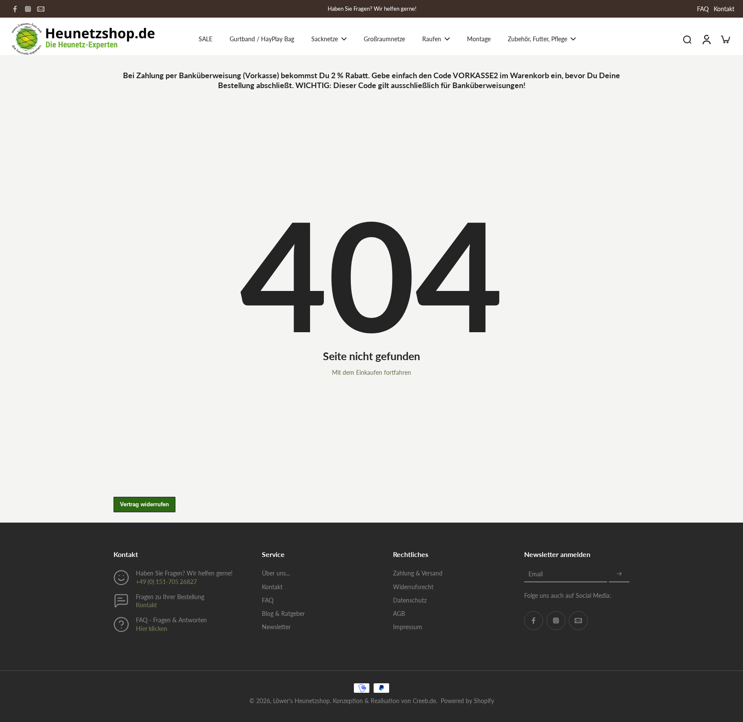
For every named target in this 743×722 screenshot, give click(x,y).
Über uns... (276, 573)
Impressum (407, 626)
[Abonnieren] (619, 574)
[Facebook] (15, 9)
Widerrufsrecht (413, 586)
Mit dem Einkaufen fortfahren (371, 372)
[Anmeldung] (706, 39)
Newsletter (276, 626)
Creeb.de (424, 700)
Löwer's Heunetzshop (301, 700)
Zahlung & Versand (417, 573)
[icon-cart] (724, 39)
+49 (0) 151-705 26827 (166, 581)
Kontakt (724, 8)
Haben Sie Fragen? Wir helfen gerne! (372, 9)
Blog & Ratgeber (283, 613)
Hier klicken (151, 628)
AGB (399, 613)
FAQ (703, 8)
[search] (687, 39)
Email (535, 574)
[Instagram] (27, 9)
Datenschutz (410, 600)
